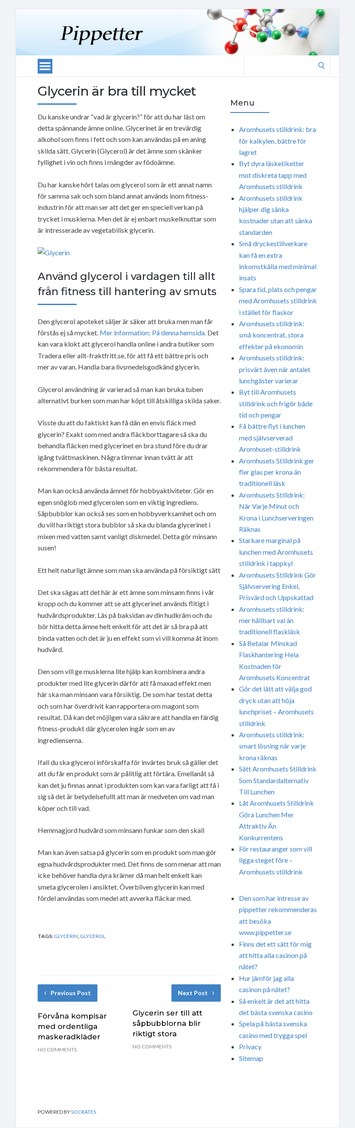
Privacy (250, 1046)
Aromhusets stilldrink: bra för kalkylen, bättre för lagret (277, 140)
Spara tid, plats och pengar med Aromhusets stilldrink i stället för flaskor (278, 300)
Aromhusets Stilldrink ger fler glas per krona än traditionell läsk (276, 472)
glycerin (66, 936)
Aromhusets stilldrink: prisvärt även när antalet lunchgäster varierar (274, 369)
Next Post (193, 992)
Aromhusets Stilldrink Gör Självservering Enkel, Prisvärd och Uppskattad (277, 586)
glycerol (93, 936)
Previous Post (71, 992)
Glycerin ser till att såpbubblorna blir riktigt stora (167, 1023)
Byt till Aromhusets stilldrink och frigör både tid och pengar (276, 403)
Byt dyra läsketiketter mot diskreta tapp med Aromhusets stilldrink (273, 174)
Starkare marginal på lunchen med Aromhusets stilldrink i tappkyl (276, 551)
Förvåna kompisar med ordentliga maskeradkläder (72, 1026)
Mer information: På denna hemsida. (153, 332)
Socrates (83, 1112)
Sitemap (251, 1058)
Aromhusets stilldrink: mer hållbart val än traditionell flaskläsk (271, 620)
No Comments (57, 1049)
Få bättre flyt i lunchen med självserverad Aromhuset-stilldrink (272, 437)
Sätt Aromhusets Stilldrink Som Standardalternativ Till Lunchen (277, 780)
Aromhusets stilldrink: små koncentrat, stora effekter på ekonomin (271, 334)
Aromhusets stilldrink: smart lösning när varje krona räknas (272, 746)
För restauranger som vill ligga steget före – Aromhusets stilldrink (275, 860)
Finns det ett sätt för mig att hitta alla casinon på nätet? (275, 955)
